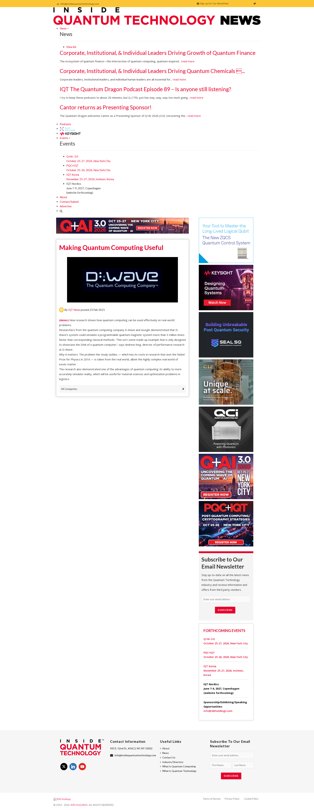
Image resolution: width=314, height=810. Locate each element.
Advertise (66, 206)
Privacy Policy (232, 798)
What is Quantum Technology (179, 770)
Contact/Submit (69, 201)
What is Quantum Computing (179, 766)
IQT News (74, 309)
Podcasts (65, 124)
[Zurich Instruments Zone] (68, 128)
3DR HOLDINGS (79, 804)
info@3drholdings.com (218, 711)
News (63, 28)
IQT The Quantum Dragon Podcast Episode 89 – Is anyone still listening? (145, 89)
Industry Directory (172, 761)
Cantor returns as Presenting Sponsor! (106, 107)
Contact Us (168, 757)
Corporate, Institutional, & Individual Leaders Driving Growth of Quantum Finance (157, 52)
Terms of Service (211, 798)
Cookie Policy (251, 798)
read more (187, 61)
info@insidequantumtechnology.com (80, 3)
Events (64, 138)
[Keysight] (70, 133)
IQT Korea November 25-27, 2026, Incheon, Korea (224, 670)
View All (71, 47)
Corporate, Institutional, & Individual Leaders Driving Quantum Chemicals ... (152, 71)
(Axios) (64, 320)
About (63, 197)
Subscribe (225, 610)
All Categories (69, 388)
